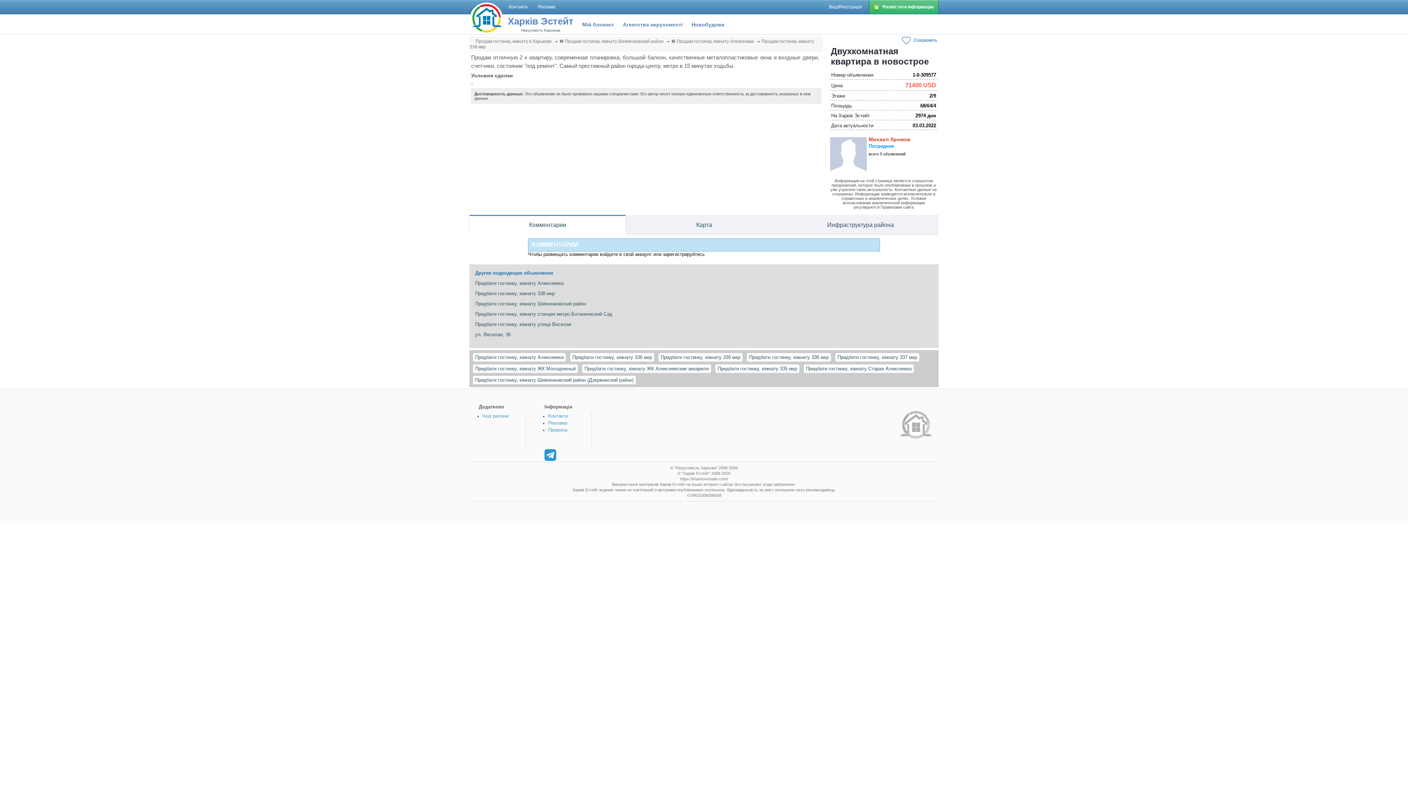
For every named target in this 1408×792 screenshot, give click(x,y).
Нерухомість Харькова (540, 30)
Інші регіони (496, 416)
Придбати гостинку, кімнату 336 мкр (612, 357)
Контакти (558, 416)
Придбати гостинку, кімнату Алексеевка (519, 357)
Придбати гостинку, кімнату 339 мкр (700, 357)
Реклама (557, 423)
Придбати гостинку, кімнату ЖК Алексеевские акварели (646, 368)
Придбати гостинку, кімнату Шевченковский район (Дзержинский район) (554, 380)
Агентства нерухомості (653, 24)
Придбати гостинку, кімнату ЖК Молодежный (525, 368)
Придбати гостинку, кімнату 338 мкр (789, 357)
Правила (557, 430)
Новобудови (708, 24)
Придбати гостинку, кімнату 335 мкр (757, 368)
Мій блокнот (598, 24)
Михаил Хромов (889, 139)
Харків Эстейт (540, 21)
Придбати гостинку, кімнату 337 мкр (877, 357)
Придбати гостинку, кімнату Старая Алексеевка (859, 368)
